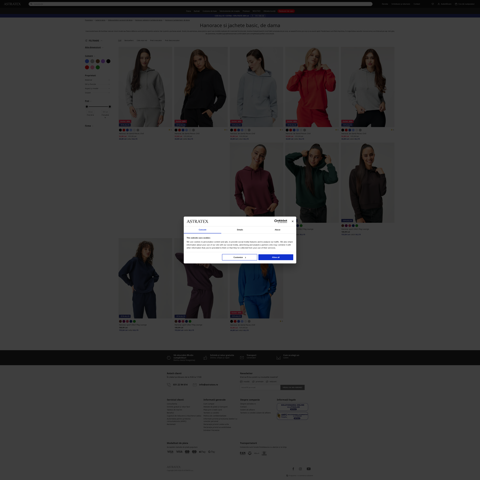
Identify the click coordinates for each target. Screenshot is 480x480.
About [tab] (277, 230)
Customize (238, 257)
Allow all (276, 257)
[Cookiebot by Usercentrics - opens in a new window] (276, 221)
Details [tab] (240, 230)
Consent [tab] (202, 230)
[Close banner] (293, 221)
